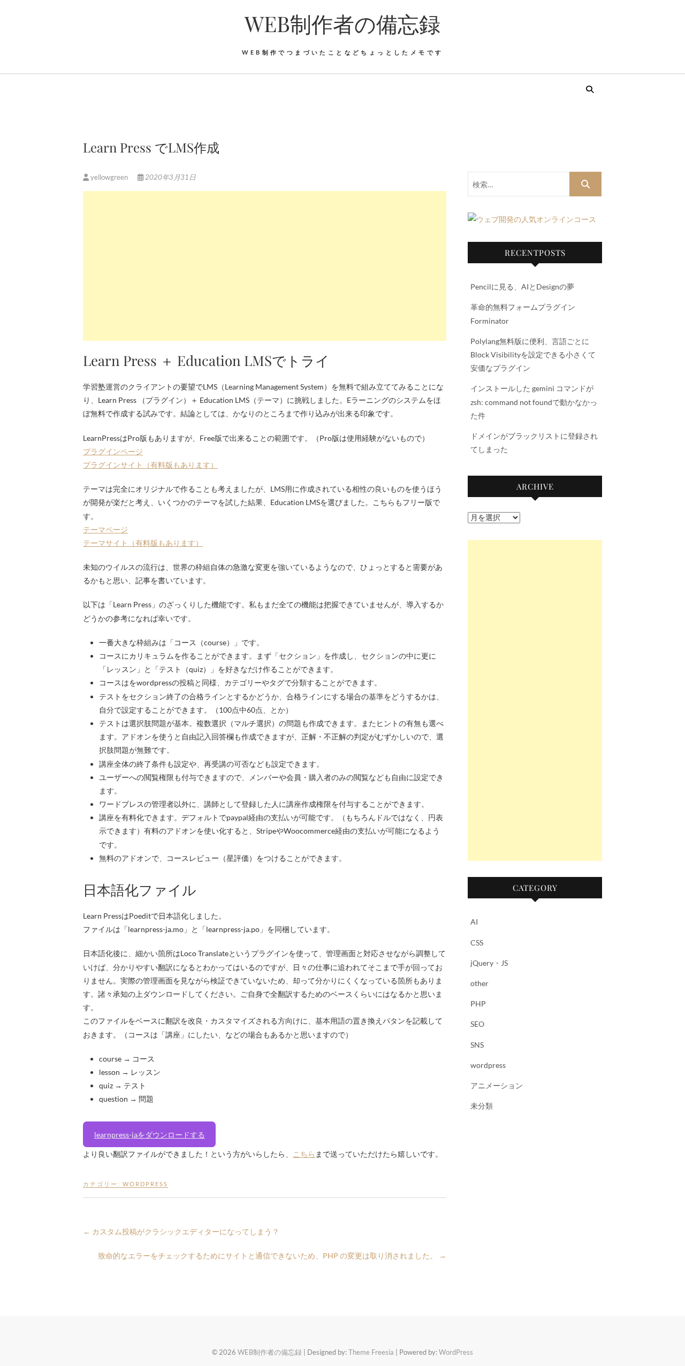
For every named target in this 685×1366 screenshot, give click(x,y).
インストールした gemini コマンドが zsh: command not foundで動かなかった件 (533, 401)
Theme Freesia (371, 1352)
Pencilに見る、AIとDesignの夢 (522, 286)
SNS (477, 1044)
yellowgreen (109, 177)
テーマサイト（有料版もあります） (143, 542)
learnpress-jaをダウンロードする (149, 1134)
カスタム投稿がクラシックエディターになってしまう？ (181, 1231)
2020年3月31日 (169, 177)
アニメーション (496, 1085)
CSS (476, 942)
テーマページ (105, 529)
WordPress (456, 1352)
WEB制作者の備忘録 (342, 23)
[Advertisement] (264, 266)
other (479, 983)
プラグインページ (113, 451)
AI (474, 921)
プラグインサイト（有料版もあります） (150, 464)
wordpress (145, 1183)
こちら (304, 1153)
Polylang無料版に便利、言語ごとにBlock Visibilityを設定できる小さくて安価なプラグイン (533, 354)
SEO (477, 1023)
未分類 (481, 1105)
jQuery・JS (489, 962)
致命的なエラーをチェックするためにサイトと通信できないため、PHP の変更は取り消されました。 (272, 1255)
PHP (478, 1003)
